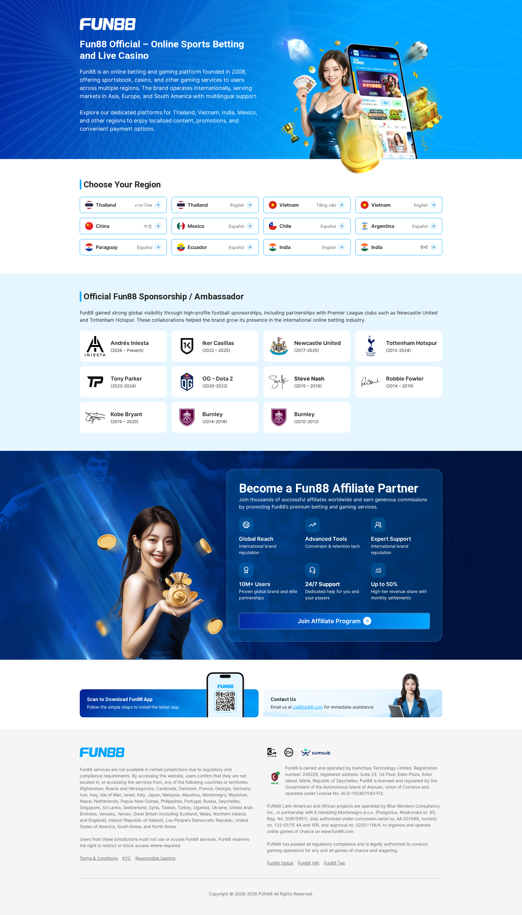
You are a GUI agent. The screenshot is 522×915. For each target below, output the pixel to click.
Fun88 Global (280, 863)
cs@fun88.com (308, 706)
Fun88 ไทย (334, 863)
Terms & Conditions (99, 858)
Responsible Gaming (155, 858)
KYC (126, 858)
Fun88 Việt (308, 863)
